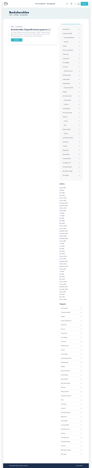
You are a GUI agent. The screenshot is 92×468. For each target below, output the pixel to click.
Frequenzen (66, 58)
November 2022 (63, 289)
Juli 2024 (61, 243)
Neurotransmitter (67, 112)
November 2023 (63, 261)
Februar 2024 (63, 256)
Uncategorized (51, 3)
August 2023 (62, 269)
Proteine (65, 146)
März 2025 (62, 223)
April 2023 (62, 276)
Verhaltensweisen (67, 167)
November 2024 (63, 233)
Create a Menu (79, 465)
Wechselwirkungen (68, 171)
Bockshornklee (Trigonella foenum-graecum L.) (31, 29)
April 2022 (62, 294)
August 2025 (62, 210)
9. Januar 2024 (19, 26)
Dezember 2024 (63, 231)
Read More (16, 40)
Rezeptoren (66, 150)
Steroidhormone (68, 71)
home (84, 3)
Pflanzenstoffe (66, 129)
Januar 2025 (62, 228)
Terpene (66, 41)
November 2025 (63, 205)
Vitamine (66, 104)
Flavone (66, 133)
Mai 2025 (61, 218)
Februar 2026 (62, 198)
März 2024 (62, 253)
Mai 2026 (61, 190)
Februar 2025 (63, 225)
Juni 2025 (61, 215)
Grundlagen (66, 62)
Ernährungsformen (68, 50)
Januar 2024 (62, 258)
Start (36, 3)
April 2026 (62, 192)
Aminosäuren (66, 29)
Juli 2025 (61, 213)
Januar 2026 (62, 200)
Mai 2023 (61, 274)
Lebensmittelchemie (69, 37)
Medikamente (66, 83)
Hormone (65, 66)
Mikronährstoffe (67, 96)
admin (12, 26)
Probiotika (65, 142)
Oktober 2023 (62, 264)
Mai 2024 (61, 248)
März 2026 (62, 195)
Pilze (65, 125)
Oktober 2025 (62, 208)
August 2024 (62, 241)
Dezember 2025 (63, 203)
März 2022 (62, 297)
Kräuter (66, 121)
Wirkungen (66, 175)
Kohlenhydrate (67, 75)
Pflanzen (65, 116)
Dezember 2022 (63, 286)
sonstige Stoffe (67, 158)
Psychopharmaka (68, 87)
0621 (79, 4)
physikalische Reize (68, 137)
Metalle (65, 91)
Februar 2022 (62, 299)
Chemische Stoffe (67, 33)
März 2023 (62, 279)
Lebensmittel (66, 79)
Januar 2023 (62, 284)
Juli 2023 (61, 271)
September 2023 (63, 266)
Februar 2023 (63, 281)
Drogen (65, 46)
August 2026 (62, 187)
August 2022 (62, 291)
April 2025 (62, 220)
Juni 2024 (62, 246)
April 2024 (62, 251)
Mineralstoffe (67, 100)
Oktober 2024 (63, 236)
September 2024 (63, 238)
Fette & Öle (66, 54)
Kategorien (42, 3)
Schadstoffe (66, 154)
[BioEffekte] (6, 4)
